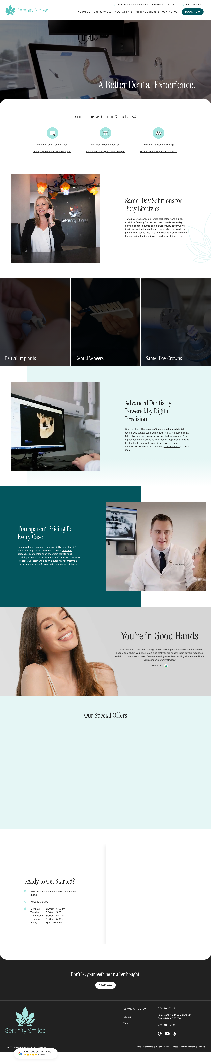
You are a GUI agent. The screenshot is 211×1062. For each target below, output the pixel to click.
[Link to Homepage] (30, 1021)
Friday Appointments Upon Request (52, 151)
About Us (84, 12)
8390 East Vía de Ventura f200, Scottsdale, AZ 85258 (146, 4)
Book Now (192, 11)
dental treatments (36, 547)
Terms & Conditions (144, 1046)
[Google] (160, 1033)
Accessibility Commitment (183, 1046)
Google (127, 1016)
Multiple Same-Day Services (52, 144)
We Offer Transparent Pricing (159, 144)
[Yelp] (174, 1033)
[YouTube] (167, 1033)
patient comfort (172, 446)
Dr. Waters (67, 550)
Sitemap (201, 1046)
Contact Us (169, 12)
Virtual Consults (147, 12)
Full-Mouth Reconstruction (105, 144)
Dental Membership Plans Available (158, 151)
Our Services (103, 12)
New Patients (123, 12)
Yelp (125, 1023)
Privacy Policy (162, 1046)
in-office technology (160, 218)
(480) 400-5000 (195, 4)
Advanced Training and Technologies (105, 151)
